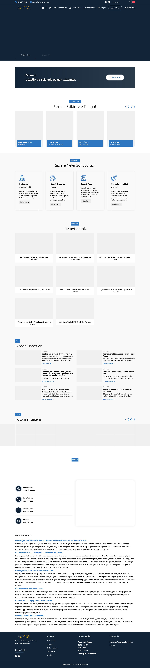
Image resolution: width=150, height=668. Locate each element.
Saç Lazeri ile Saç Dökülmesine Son (57, 354)
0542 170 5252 (22, 2)
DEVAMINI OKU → (48, 363)
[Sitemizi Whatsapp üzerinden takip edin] (109, 2)
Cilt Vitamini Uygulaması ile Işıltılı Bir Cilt (34, 290)
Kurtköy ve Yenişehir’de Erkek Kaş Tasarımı (75, 322)
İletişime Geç (116, 77)
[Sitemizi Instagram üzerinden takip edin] (106, 2)
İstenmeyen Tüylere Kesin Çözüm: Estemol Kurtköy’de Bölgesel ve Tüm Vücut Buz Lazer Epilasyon (57, 374)
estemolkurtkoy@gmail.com (41, 2)
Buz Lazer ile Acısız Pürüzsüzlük (55, 389)
